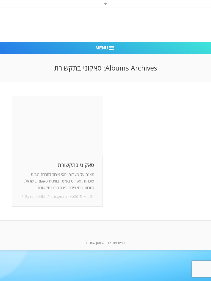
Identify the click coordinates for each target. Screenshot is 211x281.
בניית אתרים (116, 242)
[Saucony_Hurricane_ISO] (57, 126)
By (35, 196)
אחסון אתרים (95, 242)
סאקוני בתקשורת (76, 165)
